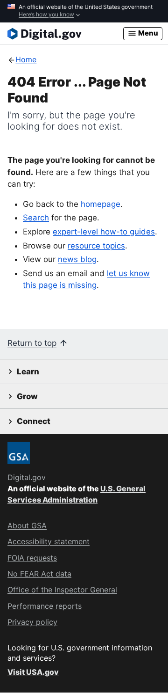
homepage (100, 204)
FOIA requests (32, 557)
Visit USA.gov (33, 672)
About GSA (27, 525)
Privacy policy (32, 622)
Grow (27, 396)
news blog (77, 259)
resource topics (96, 245)
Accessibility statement (48, 541)
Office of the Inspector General (62, 589)
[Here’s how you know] (84, 11)
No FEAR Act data (39, 573)
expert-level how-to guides (104, 231)
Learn (28, 371)
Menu (147, 33)
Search (36, 217)
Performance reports (44, 606)
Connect (33, 421)
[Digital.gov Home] (65, 33)
